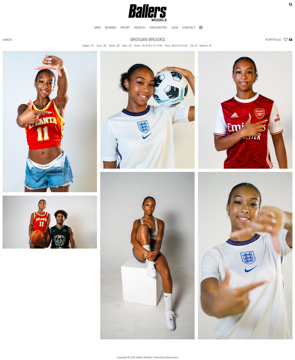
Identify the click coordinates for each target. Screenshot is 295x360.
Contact (189, 27)
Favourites (158, 27)
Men (97, 27)
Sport (125, 27)
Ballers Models (147, 12)
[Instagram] (200, 28)
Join (174, 27)
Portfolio (273, 39)
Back (8, 39)
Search (139, 27)
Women (110, 27)
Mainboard (172, 357)
